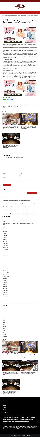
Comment (5, 160)
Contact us (28, 1)
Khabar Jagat (5, 128)
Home (17, 1)
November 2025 (6, 249)
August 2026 (5, 231)
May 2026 (5, 237)
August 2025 (5, 255)
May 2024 (5, 284)
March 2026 (5, 241)
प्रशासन (4, 322)
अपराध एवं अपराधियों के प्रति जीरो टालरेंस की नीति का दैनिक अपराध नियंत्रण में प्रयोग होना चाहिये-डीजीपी (11, 127)
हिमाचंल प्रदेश (5, 336)
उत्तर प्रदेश (6, 19)
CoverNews (23, 435)
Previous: (11, 105)
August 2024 (5, 278)
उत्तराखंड (4, 312)
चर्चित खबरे (4, 316)
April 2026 (5, 239)
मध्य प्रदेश (4, 326)
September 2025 (6, 253)
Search (3, 189)
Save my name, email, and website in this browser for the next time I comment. (17, 181)
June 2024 (5, 282)
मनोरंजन (4, 328)
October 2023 (5, 298)
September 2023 (6, 300)
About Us (20, 1)
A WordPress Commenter (7, 223)
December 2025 (5, 247)
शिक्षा (3, 332)
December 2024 (5, 270)
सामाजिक (4, 334)
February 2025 (5, 266)
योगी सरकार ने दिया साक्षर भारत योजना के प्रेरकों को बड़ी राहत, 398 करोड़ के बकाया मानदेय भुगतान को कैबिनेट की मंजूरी (10, 146)
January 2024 (5, 292)
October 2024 (5, 274)
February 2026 (5, 243)
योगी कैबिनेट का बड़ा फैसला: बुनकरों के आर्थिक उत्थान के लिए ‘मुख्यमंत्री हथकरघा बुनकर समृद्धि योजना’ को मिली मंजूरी (18, 213)
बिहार (3, 324)
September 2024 (6, 276)
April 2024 (5, 286)
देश (3, 318)
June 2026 (5, 235)
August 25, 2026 (10, 149)
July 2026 (4, 233)
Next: (29, 104)
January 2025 (5, 268)
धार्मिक (4, 320)
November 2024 (6, 272)
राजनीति (4, 330)
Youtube (24, 1)
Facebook (4, 405)
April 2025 (5, 262)
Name (4, 173)
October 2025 (5, 251)
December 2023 (5, 294)
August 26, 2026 (10, 128)
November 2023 (6, 296)
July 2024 (4, 280)
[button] (3, 12)
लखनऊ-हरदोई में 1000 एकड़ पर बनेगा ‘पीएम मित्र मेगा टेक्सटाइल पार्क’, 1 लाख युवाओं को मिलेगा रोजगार (28, 373)
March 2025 (5, 264)
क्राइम (4, 314)
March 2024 (5, 288)
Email (21, 173)
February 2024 (5, 290)
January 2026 (5, 245)
